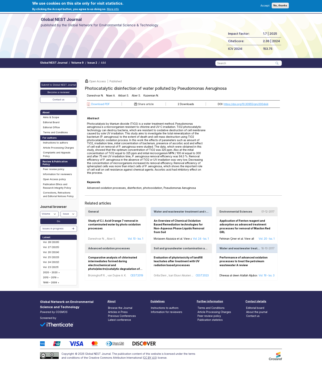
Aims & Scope (51, 117)
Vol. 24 (197, 238)
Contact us (58, 99)
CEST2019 (136, 275)
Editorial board (255, 307)
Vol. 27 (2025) (51, 247)
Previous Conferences (122, 315)
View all (188, 238)
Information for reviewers (57, 174)
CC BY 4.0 (149, 357)
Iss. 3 (271, 275)
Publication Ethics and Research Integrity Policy (57, 186)
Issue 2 (92, 62)
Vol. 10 (132, 238)
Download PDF (100, 104)
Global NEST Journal (53, 62)
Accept (265, 5)
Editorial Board (51, 122)
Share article (146, 104)
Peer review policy (53, 169)
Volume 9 (77, 62)
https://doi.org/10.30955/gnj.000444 (246, 104)
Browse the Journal (120, 307)
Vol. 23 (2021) (51, 267)
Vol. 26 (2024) (51, 252)
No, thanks (280, 5)
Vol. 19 (262, 275)
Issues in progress (53, 228)
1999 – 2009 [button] (50, 282)
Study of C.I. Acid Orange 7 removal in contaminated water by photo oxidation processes (114, 224)
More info (113, 9)
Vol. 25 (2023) (51, 257)
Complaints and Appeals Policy (56, 154)
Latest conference (119, 319)
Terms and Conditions (55, 132)
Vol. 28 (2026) (51, 242)
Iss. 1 (140, 238)
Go (58, 221)
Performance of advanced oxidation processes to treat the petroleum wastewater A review (244, 261)
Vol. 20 (263, 238)
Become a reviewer (59, 92)
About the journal (256, 311)
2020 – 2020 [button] (50, 272)
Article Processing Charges (58, 147)
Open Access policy (54, 179)
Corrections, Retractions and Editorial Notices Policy (58, 194)
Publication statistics (210, 319)
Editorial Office (51, 127)
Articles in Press (118, 311)
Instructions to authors (55, 142)
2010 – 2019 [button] (50, 277)
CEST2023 (202, 275)
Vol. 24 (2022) (51, 262)
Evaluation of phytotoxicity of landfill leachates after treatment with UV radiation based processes (178, 261)
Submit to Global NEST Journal (58, 84)
